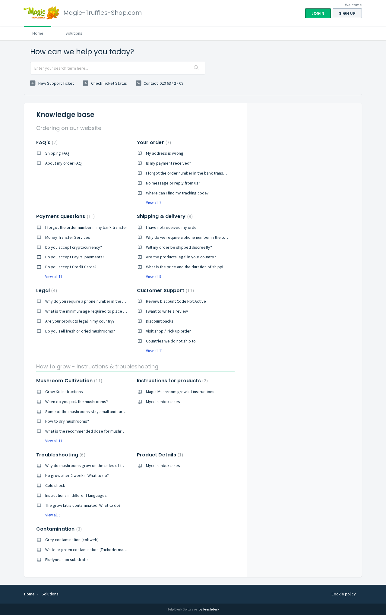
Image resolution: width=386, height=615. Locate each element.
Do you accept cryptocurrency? (73, 247)
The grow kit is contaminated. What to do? (83, 505)
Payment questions (64, 216)
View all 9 (153, 276)
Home (37, 33)
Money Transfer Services (67, 237)
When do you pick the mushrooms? (76, 401)
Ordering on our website (68, 128)
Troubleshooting (60, 454)
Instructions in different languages (76, 495)
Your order (153, 142)
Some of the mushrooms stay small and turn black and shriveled (102, 411)
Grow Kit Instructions (64, 391)
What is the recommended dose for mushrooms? (89, 431)
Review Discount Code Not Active (176, 301)
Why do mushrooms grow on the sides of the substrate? (96, 465)
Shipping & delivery (164, 216)
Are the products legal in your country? (181, 257)
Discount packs (159, 321)
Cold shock (55, 485)
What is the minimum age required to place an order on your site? (104, 311)
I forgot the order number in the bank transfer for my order (199, 173)
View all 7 (153, 202)
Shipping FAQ (57, 153)
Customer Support (164, 290)
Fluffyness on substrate (66, 559)
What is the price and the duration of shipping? (187, 267)
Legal (45, 290)
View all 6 (52, 515)
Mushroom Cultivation (68, 380)
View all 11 (53, 276)
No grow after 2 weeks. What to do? (77, 475)
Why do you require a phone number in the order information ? (101, 301)
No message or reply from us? (173, 183)
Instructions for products (172, 380)
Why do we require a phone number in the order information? (200, 237)
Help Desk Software (182, 609)
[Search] (196, 68)
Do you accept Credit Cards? (70, 267)
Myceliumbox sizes (163, 401)
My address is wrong (164, 153)
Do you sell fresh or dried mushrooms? (80, 331)
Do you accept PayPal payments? (74, 257)
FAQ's (46, 142)
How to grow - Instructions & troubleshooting (97, 366)
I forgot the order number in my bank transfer (86, 227)
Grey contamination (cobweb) (72, 539)
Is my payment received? (168, 163)
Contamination (58, 528)
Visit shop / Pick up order (168, 331)
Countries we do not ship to (171, 341)
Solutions (73, 33)
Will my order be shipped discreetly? (179, 247)
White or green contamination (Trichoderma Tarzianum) (94, 549)
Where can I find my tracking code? (177, 193)
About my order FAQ (63, 163)
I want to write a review (167, 311)
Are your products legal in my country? (80, 321)
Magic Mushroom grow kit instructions (180, 391)
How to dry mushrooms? (67, 421)
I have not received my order (172, 227)
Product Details (159, 454)
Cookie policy (343, 594)
